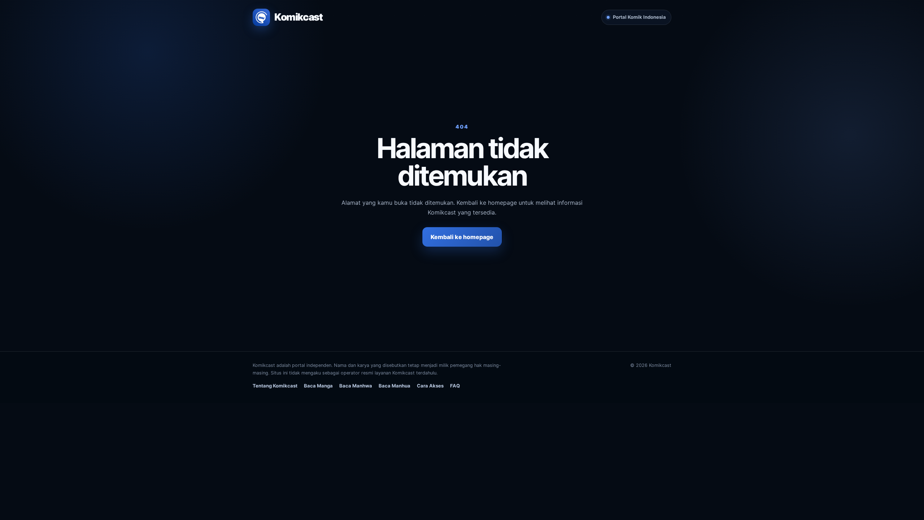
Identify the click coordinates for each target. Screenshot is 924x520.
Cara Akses (430, 386)
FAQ (455, 386)
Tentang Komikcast (275, 386)
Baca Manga (318, 386)
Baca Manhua (394, 386)
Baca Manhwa (355, 386)
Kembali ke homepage (462, 236)
